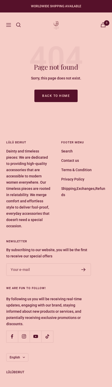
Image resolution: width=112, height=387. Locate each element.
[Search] (18, 25)
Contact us (70, 160)
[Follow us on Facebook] (12, 336)
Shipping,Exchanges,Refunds (83, 191)
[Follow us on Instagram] (24, 336)
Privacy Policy (72, 179)
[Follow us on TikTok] (47, 336)
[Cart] (103, 24)
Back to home (56, 96)
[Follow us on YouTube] (35, 336)
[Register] (83, 269)
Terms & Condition (76, 170)
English (15, 357)
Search (67, 151)
